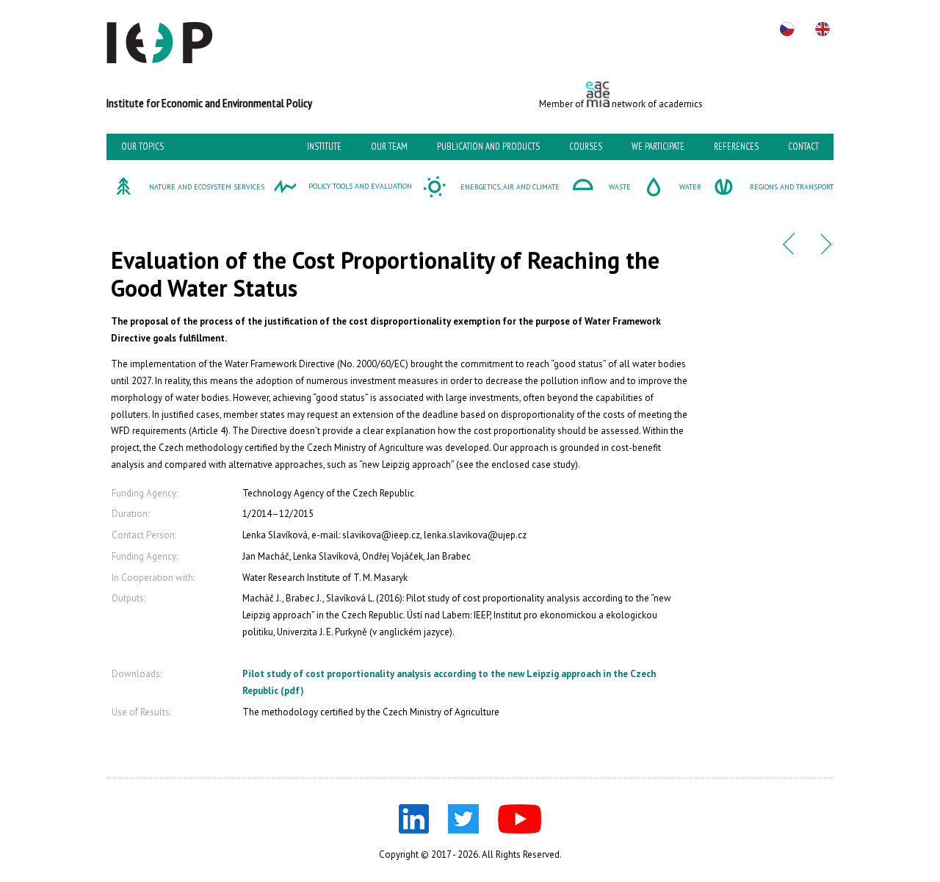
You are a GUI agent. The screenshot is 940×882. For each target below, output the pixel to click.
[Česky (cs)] (787, 29)
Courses (585, 146)
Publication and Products (488, 146)
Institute (324, 146)
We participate (658, 146)
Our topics (142, 146)
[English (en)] (822, 29)
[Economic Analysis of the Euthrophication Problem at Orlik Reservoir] (788, 251)
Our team (389, 146)
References (736, 146)
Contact (803, 146)
